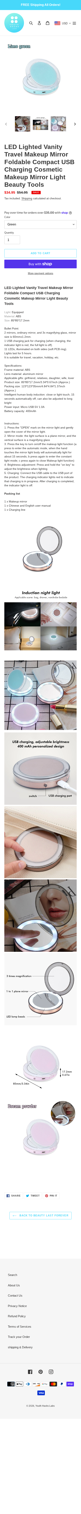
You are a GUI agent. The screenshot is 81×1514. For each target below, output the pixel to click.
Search (12, 1275)
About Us (14, 1285)
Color (7, 217)
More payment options (40, 273)
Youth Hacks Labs (45, 1406)
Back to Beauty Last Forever (43, 1215)
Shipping (26, 198)
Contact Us (15, 1295)
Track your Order (19, 1336)
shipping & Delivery (20, 1347)
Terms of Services (19, 1326)
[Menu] (74, 23)
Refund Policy (17, 1316)
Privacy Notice (17, 1306)
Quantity (9, 232)
